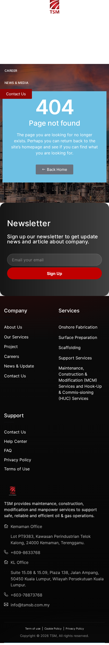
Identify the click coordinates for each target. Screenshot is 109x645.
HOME (5, 22)
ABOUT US (13, 34)
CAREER (11, 71)
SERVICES (13, 46)
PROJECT (12, 58)
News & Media (17, 83)
